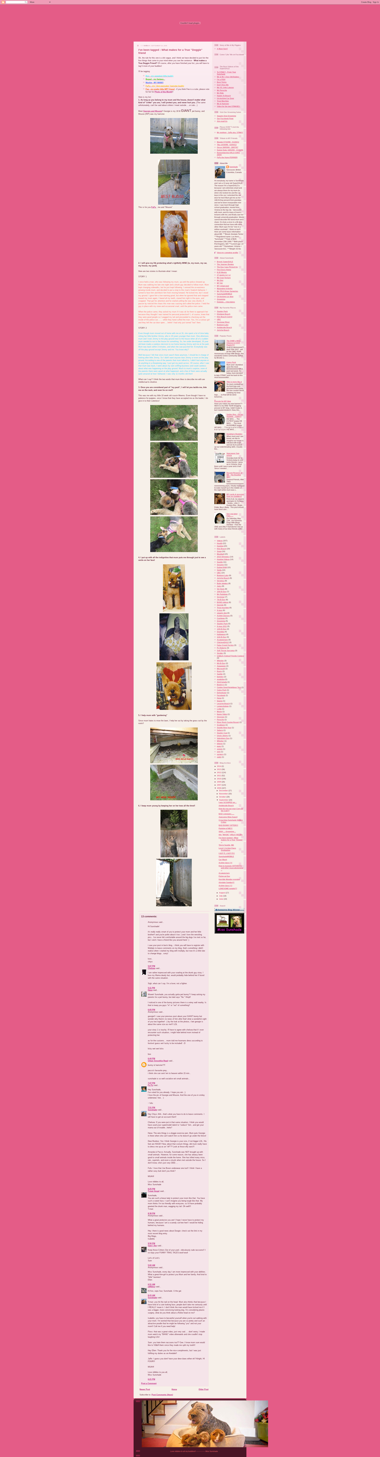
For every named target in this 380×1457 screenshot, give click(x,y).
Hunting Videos (223, 559)
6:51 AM (151, 1284)
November (223, 794)
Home (174, 1389)
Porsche (220, 720)
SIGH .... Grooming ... (227, 832)
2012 (219, 772)
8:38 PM (151, 1213)
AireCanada (222, 682)
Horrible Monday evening (229, 879)
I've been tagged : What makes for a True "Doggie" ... (231, 840)
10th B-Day (221, 592)
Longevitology (223, 706)
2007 (219, 785)
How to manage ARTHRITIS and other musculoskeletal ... (231, 868)
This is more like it (234, 382)
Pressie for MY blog (222, 401)
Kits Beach (221, 549)
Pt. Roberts (221, 648)
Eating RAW (222, 567)
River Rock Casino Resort (228, 722)
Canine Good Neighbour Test (229, 687)
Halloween (221, 634)
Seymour (221, 597)
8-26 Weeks (222, 272)
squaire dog (222, 613)
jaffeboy (151, 1287)
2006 (219, 788)
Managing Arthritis (224, 289)
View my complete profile (227, 253)
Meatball (220, 554)
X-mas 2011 (222, 626)
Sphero (220, 730)
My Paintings (222, 594)
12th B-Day (221, 629)
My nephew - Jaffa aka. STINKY (230, 132)
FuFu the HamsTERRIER (227, 157)
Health (219, 543)
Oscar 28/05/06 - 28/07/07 (227, 147)
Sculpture (221, 725)
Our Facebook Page (225, 119)
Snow (219, 551)
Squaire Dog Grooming (226, 116)
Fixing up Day (224, 876)
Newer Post (145, 1389)
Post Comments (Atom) (162, 1395)
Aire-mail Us (222, 121)
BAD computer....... (226, 814)
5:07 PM (151, 966)
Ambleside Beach (224, 327)
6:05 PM (151, 1010)
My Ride (220, 93)
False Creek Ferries (225, 645)
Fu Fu (150, 1085)
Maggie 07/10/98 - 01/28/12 (228, 142)
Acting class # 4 (225, 863)
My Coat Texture (224, 278)
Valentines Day (223, 738)
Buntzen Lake (222, 325)
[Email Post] (138, 909)
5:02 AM (151, 1265)
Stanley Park (222, 311)
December (223, 791)
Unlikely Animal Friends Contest (230, 656)
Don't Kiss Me (223, 85)
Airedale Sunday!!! (226, 882)
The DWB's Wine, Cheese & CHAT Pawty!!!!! (234, 343)
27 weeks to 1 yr (224, 275)
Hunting (220, 546)
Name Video (222, 714)
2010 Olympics (223, 557)
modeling (221, 679)
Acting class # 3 (225, 886)
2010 (219, 779)
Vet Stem (220, 589)
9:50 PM (151, 1243)
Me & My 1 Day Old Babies (228, 77)
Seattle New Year (224, 728)
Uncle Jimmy (222, 736)
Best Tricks (222, 82)
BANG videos (222, 602)
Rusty (219, 671)
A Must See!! (222, 49)
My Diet (220, 280)
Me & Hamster (223, 104)
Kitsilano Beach (223, 314)
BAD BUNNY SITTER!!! (228, 825)
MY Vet (220, 283)
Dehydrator (222, 693)
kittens (220, 744)
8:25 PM (151, 1189)
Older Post (203, 1389)
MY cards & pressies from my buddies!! (235, 495)
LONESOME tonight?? (228, 889)
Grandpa (220, 632)
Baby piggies (222, 583)
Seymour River (223, 322)
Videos (220, 541)
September (224, 800)
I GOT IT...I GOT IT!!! (227, 853)
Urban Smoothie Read (158, 1061)
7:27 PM (151, 1083)
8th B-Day (221, 663)
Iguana (220, 701)
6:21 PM (151, 1379)
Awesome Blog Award (228, 817)
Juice (219, 586)
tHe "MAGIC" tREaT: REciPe (231, 835)
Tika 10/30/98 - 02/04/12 (227, 145)
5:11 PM (151, 988)
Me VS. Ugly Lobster (225, 87)
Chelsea (151, 968)
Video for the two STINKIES (228, 106)
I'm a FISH (221, 79)
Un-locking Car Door (225, 98)
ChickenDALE (223, 642)
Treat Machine (223, 101)
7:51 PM (151, 1107)
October (222, 797)
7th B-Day (221, 600)
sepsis (220, 749)
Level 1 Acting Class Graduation (227, 849)
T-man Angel (153, 1191)
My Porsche (222, 90)
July (221, 896)
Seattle (220, 562)
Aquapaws (221, 666)
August (222, 893)
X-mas (219, 610)
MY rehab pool (223, 286)
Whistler (220, 661)
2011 (219, 776)
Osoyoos (220, 717)
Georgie (220, 605)
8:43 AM (151, 1295)
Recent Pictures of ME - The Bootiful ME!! (234, 475)
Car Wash (223, 860)
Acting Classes (223, 616)
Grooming (221, 299)
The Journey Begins (225, 264)
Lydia (219, 709)
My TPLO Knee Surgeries (227, 291)
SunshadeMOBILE (224, 294)
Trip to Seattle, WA (226, 845)
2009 (219, 782)
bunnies (220, 677)
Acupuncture (222, 640)
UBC (219, 319)
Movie (219, 712)
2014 (219, 766)
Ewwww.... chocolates (226, 302)
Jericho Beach (223, 330)
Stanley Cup (222, 733)
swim (219, 757)
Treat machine (223, 608)
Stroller (220, 653)
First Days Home (224, 270)
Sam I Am (152, 1246)
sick (218, 752)
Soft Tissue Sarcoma (226, 651)
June (221, 899)
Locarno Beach (223, 704)
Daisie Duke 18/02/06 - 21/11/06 (230, 150)
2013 (219, 769)
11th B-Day (221, 637)
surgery (220, 754)
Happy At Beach (224, 96)
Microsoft (221, 669)
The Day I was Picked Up (227, 267)
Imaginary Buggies (234, 434)
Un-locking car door (225, 297)
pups (219, 746)
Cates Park (231, 362)
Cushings (221, 618)
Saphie (220, 674)
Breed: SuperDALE (225, 262)
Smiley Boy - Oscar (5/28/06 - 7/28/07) (235, 416)
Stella (219, 570)
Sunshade (152, 1110)
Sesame (220, 565)
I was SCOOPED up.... (228, 802)
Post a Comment (148, 1383)
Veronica (220, 581)
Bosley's (220, 685)
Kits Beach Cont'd (224, 317)
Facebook (221, 695)
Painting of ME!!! (225, 828)
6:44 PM (151, 1058)
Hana (150, 990)
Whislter (220, 741)
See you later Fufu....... (232, 515)
